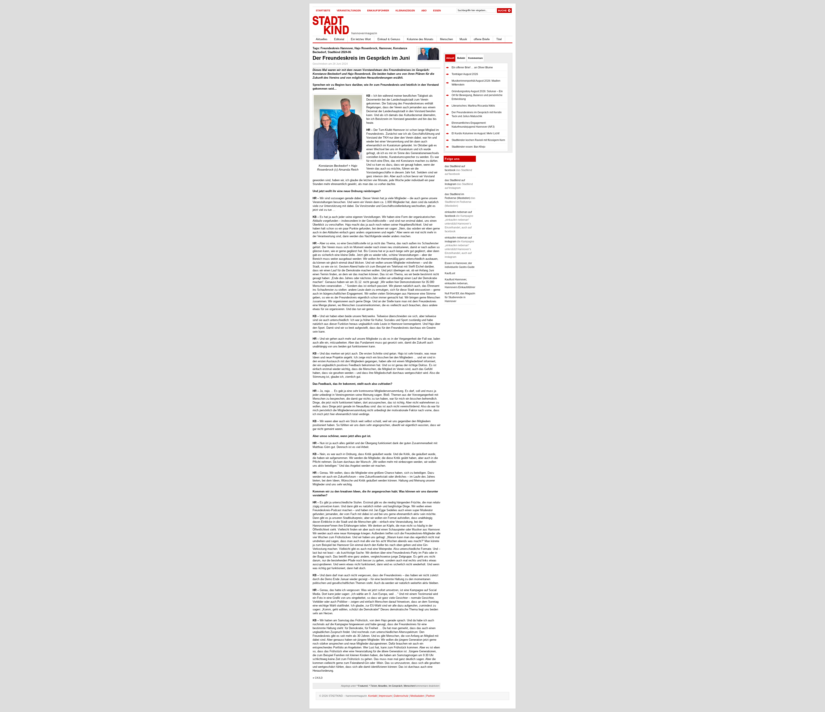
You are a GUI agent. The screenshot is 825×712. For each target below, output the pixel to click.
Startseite (323, 10)
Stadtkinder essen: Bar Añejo (468, 146)
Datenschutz (401, 695)
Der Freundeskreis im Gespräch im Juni (361, 58)
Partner (430, 695)
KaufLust (450, 273)
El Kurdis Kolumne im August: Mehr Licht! (476, 133)
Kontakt (372, 695)
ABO (424, 10)
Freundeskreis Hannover (337, 48)
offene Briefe (482, 39)
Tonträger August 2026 (465, 74)
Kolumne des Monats (420, 39)
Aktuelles (321, 39)
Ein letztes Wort (361, 39)
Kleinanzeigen (405, 10)
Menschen (446, 39)
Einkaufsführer (378, 10)
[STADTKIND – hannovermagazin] (354, 24)
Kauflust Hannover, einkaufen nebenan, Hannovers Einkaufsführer (460, 283)
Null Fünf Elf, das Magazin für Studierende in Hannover (460, 297)
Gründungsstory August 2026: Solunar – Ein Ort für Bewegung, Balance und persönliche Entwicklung (477, 95)
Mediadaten (417, 695)
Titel (499, 39)
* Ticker (373, 685)
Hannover (385, 48)
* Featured (362, 685)
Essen (437, 10)
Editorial (339, 39)
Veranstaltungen (349, 10)
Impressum (385, 695)
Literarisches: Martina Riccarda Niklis (473, 105)
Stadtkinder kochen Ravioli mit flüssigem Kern (478, 140)
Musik (463, 39)
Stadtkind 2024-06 (339, 52)
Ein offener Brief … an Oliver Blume (472, 67)
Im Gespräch (395, 685)
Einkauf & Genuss (388, 39)
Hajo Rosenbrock (365, 48)
